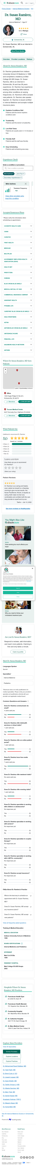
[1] (5, 467)
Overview (6, 59)
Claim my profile (18, 652)
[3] (13, 467)
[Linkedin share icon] (27, 1158)
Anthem (7, 350)
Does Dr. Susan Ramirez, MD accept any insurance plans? (16, 908)
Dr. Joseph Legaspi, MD (11, 1077)
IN (32, 9)
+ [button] (5, 369)
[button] (28, 701)
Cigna (6, 231)
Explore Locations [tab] (12, 1056)
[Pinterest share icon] (32, 1158)
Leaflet (16, 388)
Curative (7, 237)
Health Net (8, 267)
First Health (8, 243)
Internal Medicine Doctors (21, 9)
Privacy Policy (28, 580)
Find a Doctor (6, 9)
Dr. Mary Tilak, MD (9, 1092)
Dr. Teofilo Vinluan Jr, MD (11, 1084)
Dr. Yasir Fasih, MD (9, 1070)
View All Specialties (9, 1047)
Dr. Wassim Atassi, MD (10, 1103)
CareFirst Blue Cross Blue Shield (16, 311)
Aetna (6, 322)
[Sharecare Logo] (12, 2)
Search (21, 3)
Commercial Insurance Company (16, 295)
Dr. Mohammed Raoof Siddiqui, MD (14, 1066)
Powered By (5, 1119)
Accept (18, 592)
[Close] (32, 568)
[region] (18, 583)
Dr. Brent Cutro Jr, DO (10, 1073)
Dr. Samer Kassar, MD (10, 1096)
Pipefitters (8, 272)
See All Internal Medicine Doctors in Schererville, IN (18, 1115)
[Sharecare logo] (18, 1156)
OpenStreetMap (23, 388)
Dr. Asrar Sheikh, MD (10, 1081)
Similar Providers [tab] (11, 1052)
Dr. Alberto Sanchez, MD (11, 1088)
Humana (7, 278)
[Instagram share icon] (24, 1158)
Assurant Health (10, 300)
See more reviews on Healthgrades (18, 508)
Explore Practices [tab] (12, 1061)
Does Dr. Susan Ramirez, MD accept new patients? (16, 915)
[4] (16, 467)
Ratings (29, 59)
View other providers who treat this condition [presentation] (14, 197)
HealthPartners (10, 317)
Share (25, 34)
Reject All (18, 588)
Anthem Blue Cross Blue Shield (15, 328)
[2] (9, 467)
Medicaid (7, 248)
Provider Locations (18, 59)
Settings (18, 596)
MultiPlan (8, 254)
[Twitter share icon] (29, 1158)
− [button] (5, 372)
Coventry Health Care (12, 226)
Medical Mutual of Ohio (13, 289)
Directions (11, 402)
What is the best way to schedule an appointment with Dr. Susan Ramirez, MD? (16, 898)
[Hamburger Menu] (5, 2)
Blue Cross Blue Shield (13, 284)
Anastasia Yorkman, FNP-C (12, 1099)
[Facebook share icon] (21, 1158)
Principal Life (9, 339)
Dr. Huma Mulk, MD (9, 1107)
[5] (20, 467)
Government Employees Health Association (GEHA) (15, 260)
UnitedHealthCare (11, 333)
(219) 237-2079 (25, 401)
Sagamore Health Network (14, 345)
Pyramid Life (8, 306)
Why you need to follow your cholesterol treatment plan (14, 614)
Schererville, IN (19, 40)
